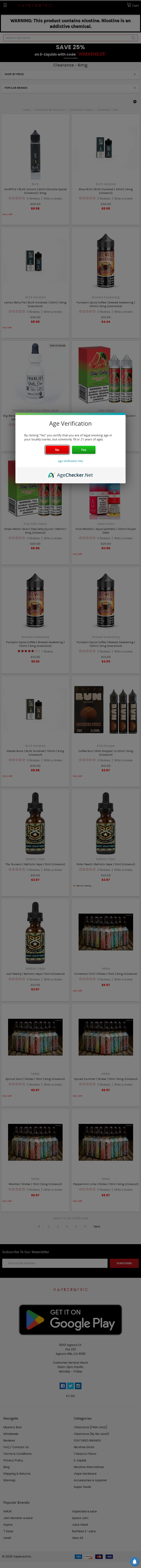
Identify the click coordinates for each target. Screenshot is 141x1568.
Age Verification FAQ (70, 461)
